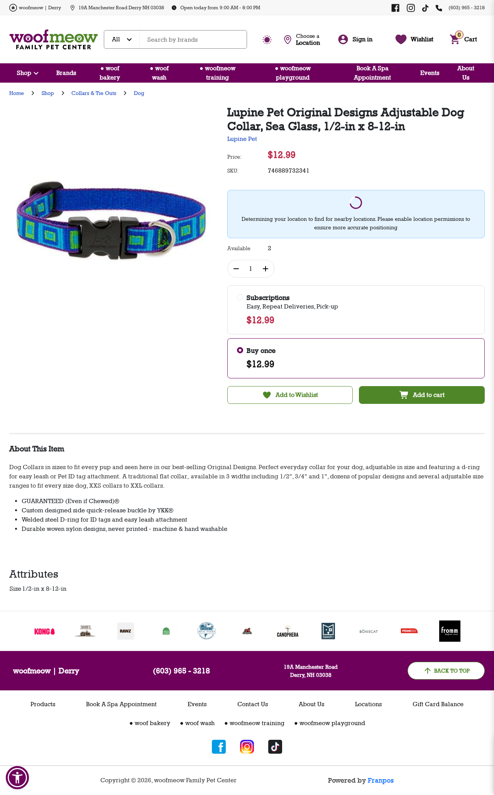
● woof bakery (110, 72)
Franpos (381, 780)
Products (42, 704)
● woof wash (159, 72)
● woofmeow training (217, 72)
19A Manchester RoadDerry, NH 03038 (311, 670)
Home (16, 93)
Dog (139, 93)
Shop (24, 72)
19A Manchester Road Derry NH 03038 (121, 7)
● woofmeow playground (293, 72)
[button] (17, 777)
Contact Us (252, 704)
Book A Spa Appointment (372, 72)
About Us (465, 72)
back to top (452, 670)
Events (429, 72)
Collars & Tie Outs (93, 93)
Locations (368, 704)
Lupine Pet (242, 138)
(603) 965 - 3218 (466, 7)
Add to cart (429, 394)
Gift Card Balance (438, 704)
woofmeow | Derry (40, 7)
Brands (66, 72)
